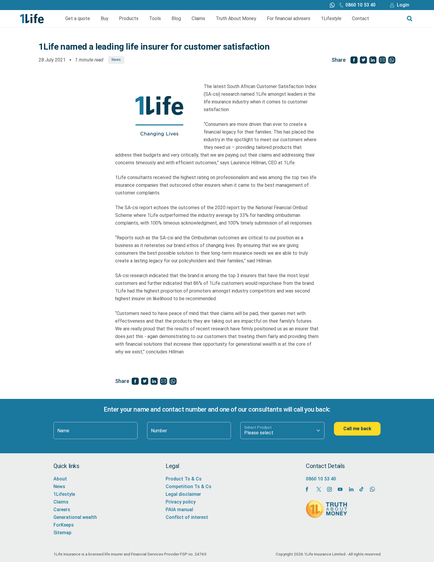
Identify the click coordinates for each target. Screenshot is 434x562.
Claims (198, 18)
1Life (331, 18)
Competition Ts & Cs (188, 486)
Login (403, 5)
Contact (360, 18)
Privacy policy (181, 502)
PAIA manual (179, 509)
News (116, 60)
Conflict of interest (187, 517)
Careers (61, 509)
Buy (104, 18)
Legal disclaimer (183, 494)
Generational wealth (75, 517)
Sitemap (62, 532)
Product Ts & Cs (184, 479)
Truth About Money (236, 18)
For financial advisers (288, 18)
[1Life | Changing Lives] (32, 18)
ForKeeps (63, 525)
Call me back (357, 428)
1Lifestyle (64, 494)
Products (128, 18)
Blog (176, 18)
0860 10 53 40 (360, 5)
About (60, 479)
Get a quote (77, 18)
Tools (155, 18)
